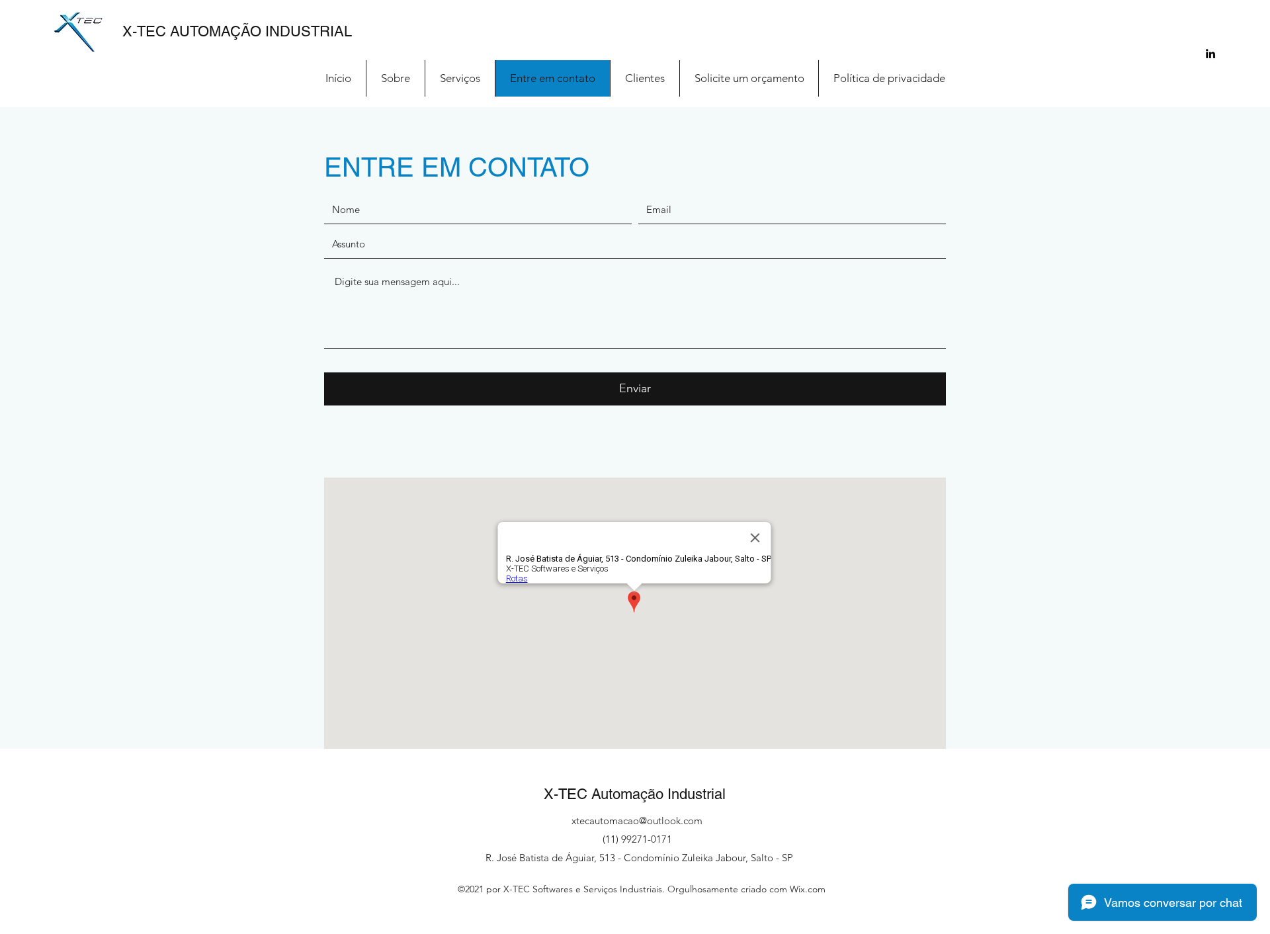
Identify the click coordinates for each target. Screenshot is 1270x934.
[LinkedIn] (1210, 53)
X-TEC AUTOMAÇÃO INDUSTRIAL (237, 31)
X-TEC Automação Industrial (635, 794)
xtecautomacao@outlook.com (637, 820)
